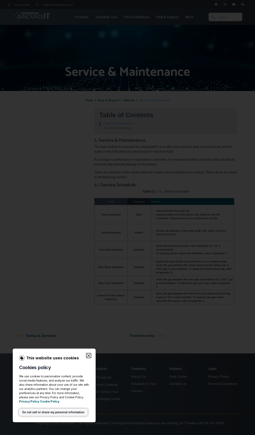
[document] (127, 217)
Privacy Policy (29, 401)
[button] (88, 355)
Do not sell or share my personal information (53, 412)
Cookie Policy (49, 401)
